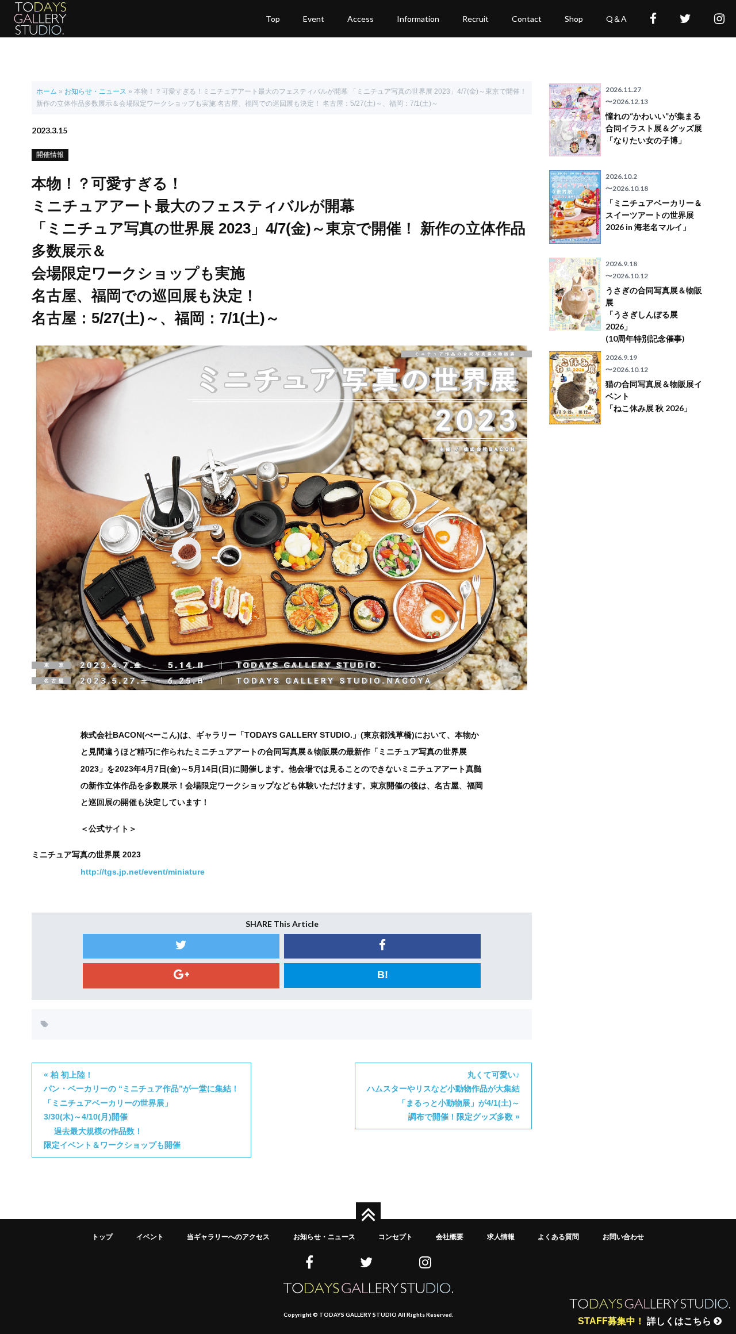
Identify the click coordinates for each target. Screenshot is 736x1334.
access (360, 19)
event (313, 19)
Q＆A (616, 19)
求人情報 (501, 1236)
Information (418, 19)
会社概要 (449, 1236)
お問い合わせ (623, 1236)
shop (574, 19)
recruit (475, 19)
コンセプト (395, 1236)
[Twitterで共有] (181, 946)
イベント (150, 1236)
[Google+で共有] (181, 975)
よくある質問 (558, 1236)
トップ (102, 1236)
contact (527, 19)
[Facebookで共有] (382, 946)
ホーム (46, 91)
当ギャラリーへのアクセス (228, 1236)
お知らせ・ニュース (95, 91)
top (273, 19)
